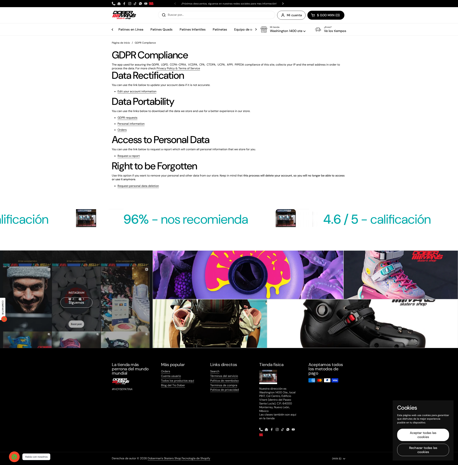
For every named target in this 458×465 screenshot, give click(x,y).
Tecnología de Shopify (195, 458)
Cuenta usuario (171, 376)
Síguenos (76, 302)
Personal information (131, 124)
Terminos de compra (223, 385)
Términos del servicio (224, 376)
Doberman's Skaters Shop (164, 458)
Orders (122, 130)
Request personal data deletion (138, 186)
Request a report (129, 156)
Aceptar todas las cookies (423, 435)
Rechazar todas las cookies (423, 450)
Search (214, 371)
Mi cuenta (294, 15)
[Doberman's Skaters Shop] (124, 15)
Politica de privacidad (224, 390)
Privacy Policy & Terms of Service (178, 68)
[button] (325, 15)
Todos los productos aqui (177, 380)
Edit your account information (137, 91)
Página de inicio (121, 42)
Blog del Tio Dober (173, 385)
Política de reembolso (224, 380)
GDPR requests (127, 118)
